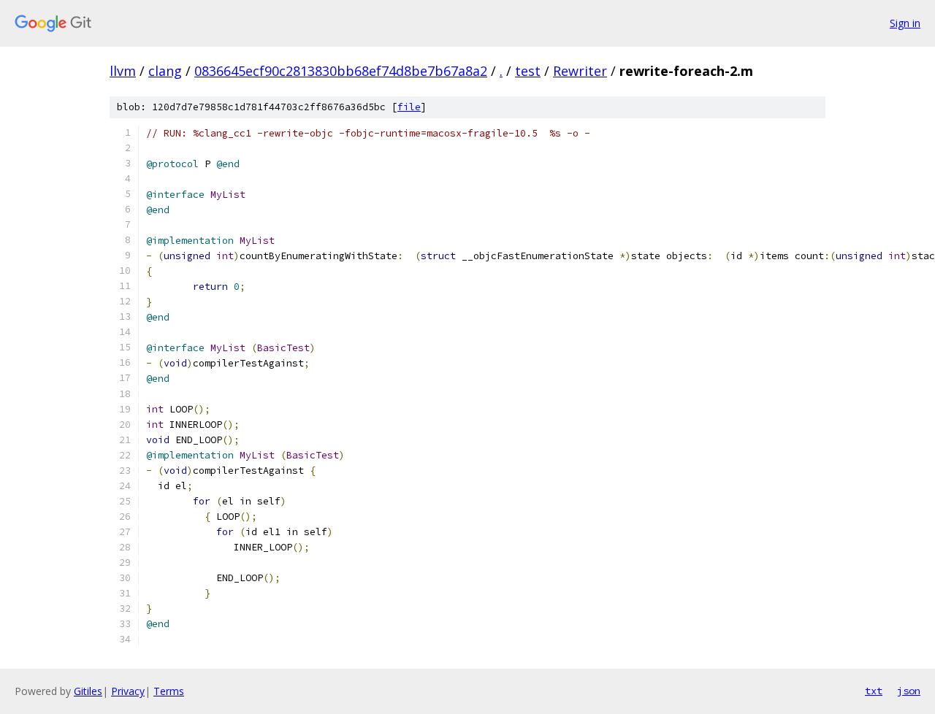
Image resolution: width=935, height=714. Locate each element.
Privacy (128, 691)
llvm (123, 71)
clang (165, 71)
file (409, 107)
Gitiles (88, 691)
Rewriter (580, 71)
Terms (168, 691)
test (528, 71)
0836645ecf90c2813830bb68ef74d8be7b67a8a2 (340, 71)
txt (873, 690)
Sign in (905, 23)
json (908, 690)
